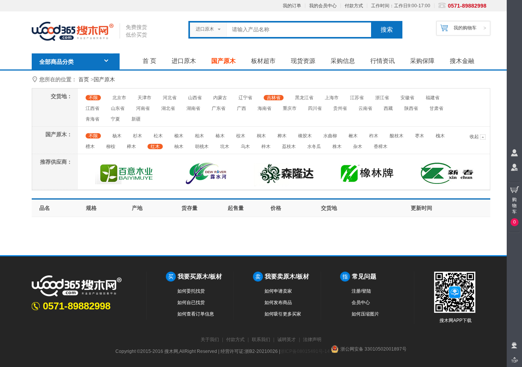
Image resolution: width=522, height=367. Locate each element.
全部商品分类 (56, 62)
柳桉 (110, 146)
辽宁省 (245, 97)
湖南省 (193, 108)
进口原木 (184, 61)
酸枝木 (397, 135)
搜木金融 (462, 61)
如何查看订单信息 (195, 314)
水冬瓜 (314, 146)
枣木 (419, 135)
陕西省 (411, 108)
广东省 (218, 108)
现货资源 (303, 61)
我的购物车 (465, 28)
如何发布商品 (278, 302)
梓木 (266, 146)
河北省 (170, 97)
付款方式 (354, 5)
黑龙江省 (304, 97)
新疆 (136, 119)
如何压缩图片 (365, 314)
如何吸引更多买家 (282, 314)
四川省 (315, 108)
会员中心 (361, 302)
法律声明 (312, 339)
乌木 (245, 146)
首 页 (149, 61)
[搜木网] (76, 31)
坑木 (224, 146)
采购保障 (422, 61)
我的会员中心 (323, 5)
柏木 (199, 135)
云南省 (365, 108)
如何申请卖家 (278, 291)
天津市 (144, 97)
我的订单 (292, 5)
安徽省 (407, 97)
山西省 (195, 97)
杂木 (357, 146)
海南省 (264, 108)
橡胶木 (305, 135)
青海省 (92, 119)
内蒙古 (220, 97)
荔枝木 (289, 146)
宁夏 (115, 119)
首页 (83, 79)
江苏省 (357, 97)
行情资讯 (382, 61)
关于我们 (210, 339)
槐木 (440, 135)
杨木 (117, 135)
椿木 (220, 135)
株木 (337, 146)
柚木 (178, 146)
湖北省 (168, 108)
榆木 (178, 135)
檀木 (90, 146)
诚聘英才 (286, 339)
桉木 (240, 135)
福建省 (432, 97)
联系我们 (261, 339)
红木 (155, 146)
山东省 (118, 108)
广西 (241, 108)
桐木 (261, 135)
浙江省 (382, 97)
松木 (158, 135)
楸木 (353, 135)
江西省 (92, 108)
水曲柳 (330, 135)
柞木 (373, 135)
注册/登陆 (361, 291)
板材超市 (263, 61)
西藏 (388, 108)
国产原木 (223, 61)
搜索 (387, 29)
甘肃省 (436, 108)
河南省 (143, 108)
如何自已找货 (191, 302)
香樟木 (380, 146)
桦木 (282, 135)
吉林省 (273, 97)
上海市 (332, 97)
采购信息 (343, 61)
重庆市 (290, 108)
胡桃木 (202, 146)
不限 (93, 97)
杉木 (137, 135)
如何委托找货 (191, 291)
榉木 (131, 146)
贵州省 (340, 108)
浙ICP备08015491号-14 (305, 351)
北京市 (119, 97)
